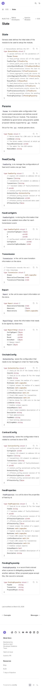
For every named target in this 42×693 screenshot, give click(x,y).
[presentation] (21, 73)
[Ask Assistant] (37, 48)
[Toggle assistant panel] (39, 3)
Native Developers (16, 19)
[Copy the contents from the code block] (33, 48)
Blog (4, 665)
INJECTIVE (5, 19)
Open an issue (8, 652)
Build (5, 669)
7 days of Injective (9, 672)
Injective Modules (27, 19)
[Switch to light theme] (33, 685)
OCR (38, 19)
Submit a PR (7, 656)
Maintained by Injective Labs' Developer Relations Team (10, 645)
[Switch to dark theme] (37, 685)
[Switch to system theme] (30, 685)
